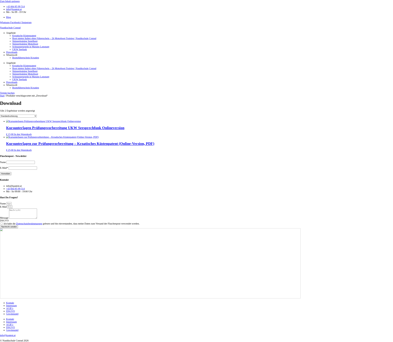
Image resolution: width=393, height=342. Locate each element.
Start (2, 95)
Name (3, 203)
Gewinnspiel (12, 314)
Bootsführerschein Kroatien (25, 57)
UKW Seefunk (19, 49)
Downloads (11, 52)
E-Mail (3, 206)
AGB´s (9, 308)
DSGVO (4, 220)
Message (4, 218)
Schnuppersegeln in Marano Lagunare (30, 46)
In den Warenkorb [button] (23, 134)
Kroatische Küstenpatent (24, 35)
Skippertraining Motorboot (25, 44)
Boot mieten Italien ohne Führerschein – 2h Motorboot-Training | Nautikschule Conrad (54, 38)
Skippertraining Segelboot (24, 41)
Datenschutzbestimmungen (29, 223)
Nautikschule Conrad (10, 27)
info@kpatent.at (8, 335)
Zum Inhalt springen (10, 1)
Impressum (11, 305)
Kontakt (10, 303)
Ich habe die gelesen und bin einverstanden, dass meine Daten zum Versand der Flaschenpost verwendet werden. (72, 223)
